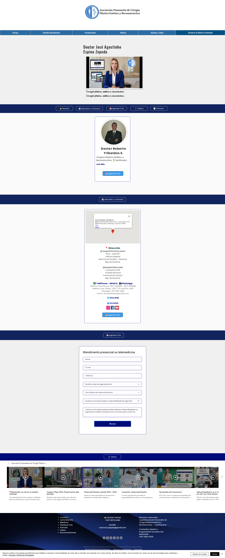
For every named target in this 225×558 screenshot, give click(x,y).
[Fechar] (222, 554)
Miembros (64, 522)
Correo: (100, 293)
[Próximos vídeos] (222, 476)
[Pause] (89, 85)
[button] (28, 463)
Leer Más (100, 164)
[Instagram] (108, 308)
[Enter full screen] (139, 85)
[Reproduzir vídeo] (25, 477)
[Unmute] (93, 85)
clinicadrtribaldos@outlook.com (116, 293)
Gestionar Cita (66, 525)
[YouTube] (117, 308)
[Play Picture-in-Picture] (135, 85)
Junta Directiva (66, 520)
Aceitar (214, 554)
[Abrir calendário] (138, 401)
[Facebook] (112, 308)
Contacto (64, 517)
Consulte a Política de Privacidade (21, 555)
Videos (63, 530)
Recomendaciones (68, 532)
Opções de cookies (200, 554)
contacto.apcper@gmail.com (112, 527)
